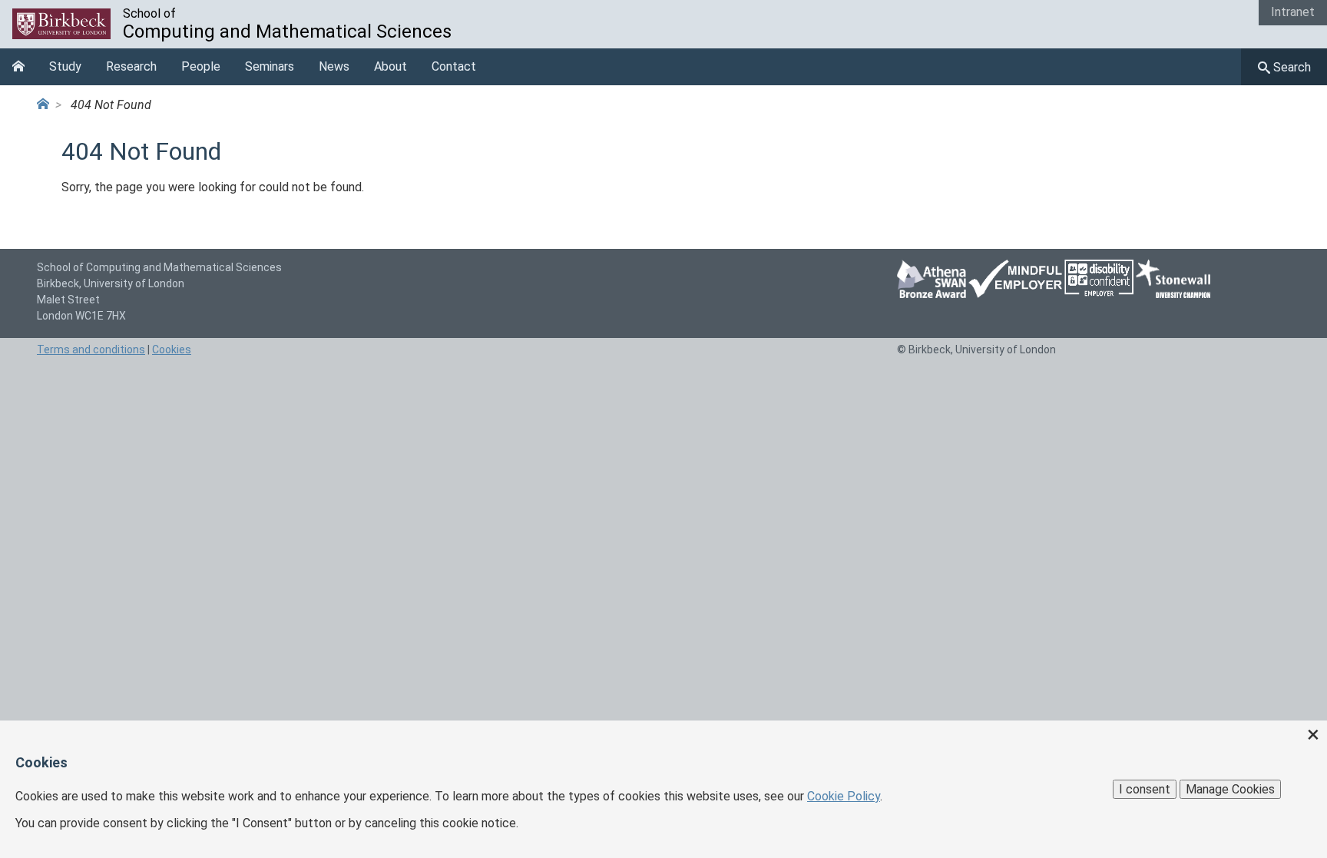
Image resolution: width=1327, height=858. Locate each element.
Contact (454, 66)
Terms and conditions (91, 349)
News (334, 66)
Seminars (269, 66)
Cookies (171, 349)
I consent (1144, 789)
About (390, 66)
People (200, 66)
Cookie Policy (843, 796)
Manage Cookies (1230, 789)
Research (131, 66)
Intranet (1293, 12)
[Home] (46, 105)
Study (65, 66)
